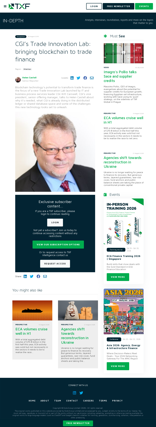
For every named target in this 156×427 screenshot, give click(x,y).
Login (55, 222)
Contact (72, 401)
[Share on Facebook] (85, 78)
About (45, 401)
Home (32, 401)
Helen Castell (29, 77)
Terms (103, 401)
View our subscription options (58, 244)
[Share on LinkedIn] (72, 78)
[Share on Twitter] (78, 78)
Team (57, 401)
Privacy (117, 401)
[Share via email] (91, 78)
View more (118, 277)
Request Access (55, 263)
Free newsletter (78, 423)
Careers (88, 401)
